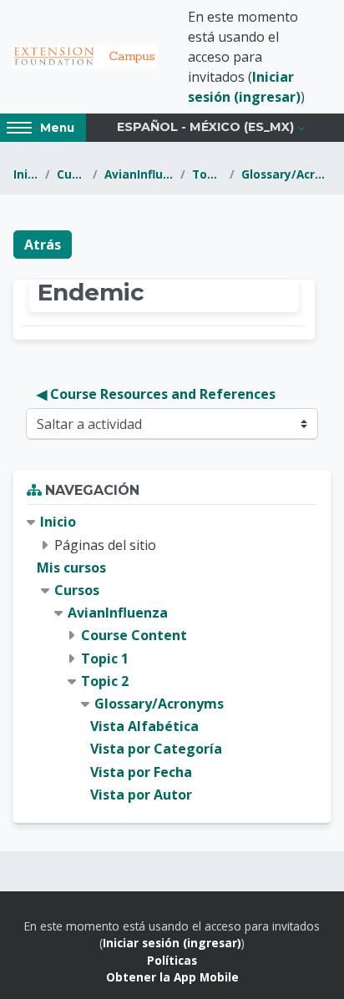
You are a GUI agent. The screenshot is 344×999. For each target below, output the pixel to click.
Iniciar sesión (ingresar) (172, 943)
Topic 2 (208, 174)
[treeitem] (172, 658)
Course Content (134, 635)
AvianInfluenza (138, 174)
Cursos (71, 174)
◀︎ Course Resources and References (156, 394)
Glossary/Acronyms (286, 174)
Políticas (172, 960)
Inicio (25, 174)
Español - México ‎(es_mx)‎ (205, 126)
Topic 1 (105, 658)
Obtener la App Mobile (172, 977)
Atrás (42, 244)
